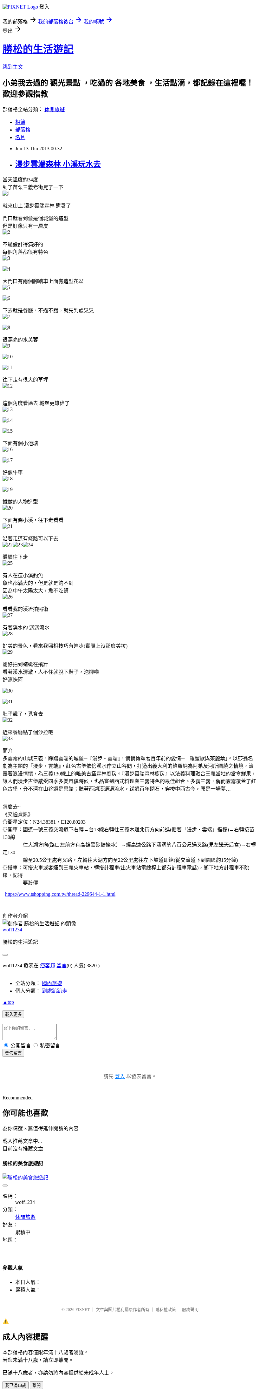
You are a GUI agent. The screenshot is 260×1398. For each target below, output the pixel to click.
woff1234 (12, 929)
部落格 (22, 129)
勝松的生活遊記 (38, 49)
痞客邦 (47, 965)
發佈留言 (13, 1053)
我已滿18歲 (15, 1385)
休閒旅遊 (54, 109)
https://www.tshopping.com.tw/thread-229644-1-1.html (60, 894)
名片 (20, 137)
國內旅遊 (52, 983)
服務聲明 (190, 1309)
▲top (8, 1002)
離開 (36, 1385)
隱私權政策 (165, 1309)
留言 (61, 965)
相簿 (20, 122)
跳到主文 (13, 67)
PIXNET (82, 1309)
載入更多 (13, 1014)
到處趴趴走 (54, 991)
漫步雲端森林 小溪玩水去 (58, 164)
